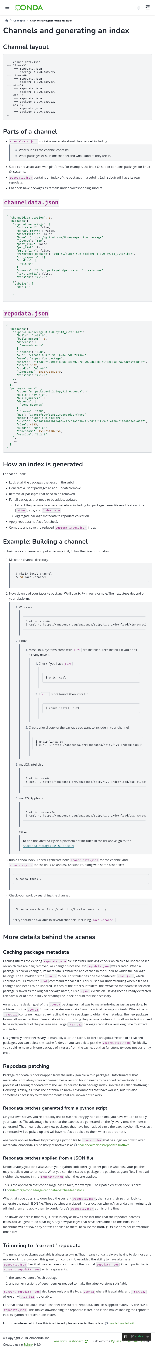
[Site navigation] (7, 7)
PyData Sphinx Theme (126, 1341)
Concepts (19, 20)
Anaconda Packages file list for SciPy (48, 846)
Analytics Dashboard (69, 1341)
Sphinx (28, 1344)
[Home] (6, 21)
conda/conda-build (122, 1323)
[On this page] (147, 7)
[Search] (138, 8)
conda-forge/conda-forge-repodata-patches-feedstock (45, 1190)
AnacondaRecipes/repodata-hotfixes (103, 1145)
